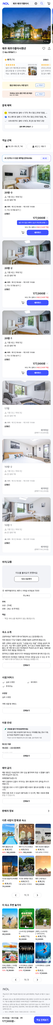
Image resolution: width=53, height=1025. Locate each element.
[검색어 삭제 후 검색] (36, 3)
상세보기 (7, 214)
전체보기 (46, 60)
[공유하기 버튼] (49, 48)
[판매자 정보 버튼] (48, 811)
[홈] (6, 3)
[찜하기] (43, 48)
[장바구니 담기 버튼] (23, 232)
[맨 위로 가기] (48, 1011)
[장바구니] (49, 3)
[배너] (26, 85)
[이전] (16, 895)
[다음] (37, 895)
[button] (27, 4)
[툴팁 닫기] (47, 222)
